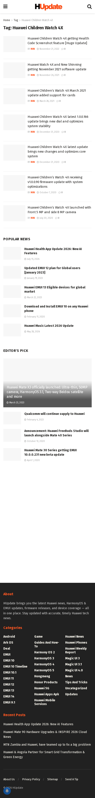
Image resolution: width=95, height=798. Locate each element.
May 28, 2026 (33, 331)
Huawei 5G (41, 688)
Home (6, 20)
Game (38, 636)
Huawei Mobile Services (44, 702)
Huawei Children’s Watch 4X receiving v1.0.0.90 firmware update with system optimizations (55, 182)
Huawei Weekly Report (76, 650)
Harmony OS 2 (44, 652)
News (69, 676)
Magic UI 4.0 (74, 670)
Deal (6, 648)
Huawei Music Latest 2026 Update (49, 326)
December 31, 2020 (49, 132)
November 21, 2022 (49, 49)
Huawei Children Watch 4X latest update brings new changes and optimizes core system (58, 151)
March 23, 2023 (16, 402)
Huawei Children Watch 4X (37, 20)
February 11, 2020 (35, 316)
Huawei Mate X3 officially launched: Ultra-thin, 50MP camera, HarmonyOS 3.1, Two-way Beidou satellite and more (47, 392)
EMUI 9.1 (9, 702)
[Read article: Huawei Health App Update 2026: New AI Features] (12, 253)
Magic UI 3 (72, 658)
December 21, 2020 (49, 162)
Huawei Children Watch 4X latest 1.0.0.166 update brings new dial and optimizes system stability (58, 121)
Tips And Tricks (76, 682)
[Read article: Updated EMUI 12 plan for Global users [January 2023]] (12, 272)
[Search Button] (89, 6)
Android (9, 636)
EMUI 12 (8, 684)
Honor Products (46, 682)
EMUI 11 (8, 678)
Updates (71, 694)
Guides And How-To (46, 644)
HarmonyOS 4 (44, 664)
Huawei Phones (76, 642)
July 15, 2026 (32, 259)
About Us (9, 779)
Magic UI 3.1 (73, 664)
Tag (16, 20)
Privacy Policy (31, 779)
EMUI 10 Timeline (15, 666)
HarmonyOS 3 (44, 658)
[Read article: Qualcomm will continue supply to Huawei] (12, 418)
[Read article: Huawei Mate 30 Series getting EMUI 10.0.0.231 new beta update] (12, 454)
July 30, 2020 (46, 218)
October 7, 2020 (47, 192)
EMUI (6, 654)
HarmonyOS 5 (44, 670)
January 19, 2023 (34, 278)
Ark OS (8, 642)
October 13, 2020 (35, 441)
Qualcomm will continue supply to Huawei (54, 414)
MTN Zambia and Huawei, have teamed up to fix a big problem (47, 745)
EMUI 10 (8, 660)
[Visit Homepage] (47, 7)
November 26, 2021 (49, 75)
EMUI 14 (8, 696)
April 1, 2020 (33, 460)
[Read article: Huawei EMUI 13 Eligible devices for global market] (12, 291)
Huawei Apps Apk (46, 694)
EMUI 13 (8, 690)
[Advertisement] (47, 521)
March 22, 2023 (34, 297)
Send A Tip (71, 779)
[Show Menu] (5, 6)
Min (33, 49)
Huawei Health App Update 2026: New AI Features (38, 724)
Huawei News (74, 636)
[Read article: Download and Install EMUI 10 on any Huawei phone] (12, 310)
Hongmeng (42, 676)
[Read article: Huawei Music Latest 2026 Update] (12, 330)
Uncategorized (76, 688)
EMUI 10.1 (9, 672)
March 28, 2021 (46, 101)
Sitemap (52, 779)
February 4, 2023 (35, 419)
